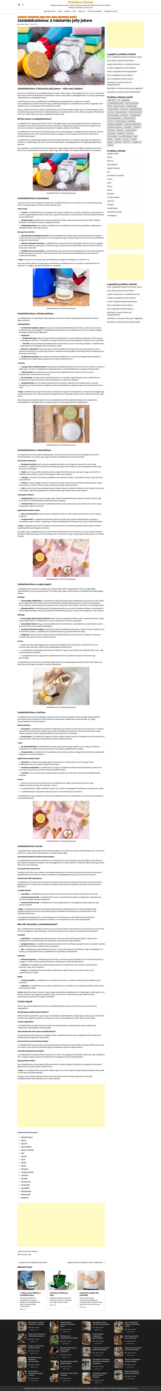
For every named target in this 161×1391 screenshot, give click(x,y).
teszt (135, 136)
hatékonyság (131, 106)
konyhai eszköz (121, 112)
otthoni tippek (120, 121)
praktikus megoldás (115, 124)
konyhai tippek (113, 115)
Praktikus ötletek (80, 2)
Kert (74, 11)
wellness (118, 142)
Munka (23, 1166)
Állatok (23, 1140)
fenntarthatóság (131, 103)
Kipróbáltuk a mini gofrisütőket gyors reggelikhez (125, 88)
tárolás (133, 139)
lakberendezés (129, 118)
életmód (127, 142)
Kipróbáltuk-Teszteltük (115, 175)
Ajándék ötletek (110, 11)
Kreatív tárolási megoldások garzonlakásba (98, 1336)
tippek (110, 139)
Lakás (60, 11)
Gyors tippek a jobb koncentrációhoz (120, 61)
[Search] (23, 4)
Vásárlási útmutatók (114, 212)
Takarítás (73, 17)
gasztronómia (119, 106)
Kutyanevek (25, 1185)
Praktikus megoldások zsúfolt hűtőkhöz (121, 68)
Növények (24, 1169)
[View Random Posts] (19, 4)
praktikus (131, 121)
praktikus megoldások (133, 124)
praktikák (127, 127)
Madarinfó (25, 1198)
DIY (118, 100)
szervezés (111, 133)
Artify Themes (132, 1388)
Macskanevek (26, 1191)
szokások (120, 133)
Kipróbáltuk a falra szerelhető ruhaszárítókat (35, 1359)
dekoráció (111, 100)
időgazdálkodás (135, 109)
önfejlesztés (136, 142)
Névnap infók (26, 1182)
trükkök (126, 139)
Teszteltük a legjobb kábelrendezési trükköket (100, 1375)
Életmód (24, 1143)
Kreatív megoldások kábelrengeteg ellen (122, 71)
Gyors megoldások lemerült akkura (120, 75)
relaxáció (111, 130)
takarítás (129, 133)
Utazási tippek (112, 208)
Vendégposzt (112, 215)
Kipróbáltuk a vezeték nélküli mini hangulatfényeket (119, 83)
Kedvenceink (25, 1194)
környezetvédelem (115, 118)
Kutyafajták (25, 1188)
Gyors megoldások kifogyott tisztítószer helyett (124, 57)
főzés (110, 106)
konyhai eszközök (135, 112)
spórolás (120, 130)
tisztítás (118, 139)
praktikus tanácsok (115, 127)
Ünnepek (24, 1178)
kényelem (124, 115)
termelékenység (125, 136)
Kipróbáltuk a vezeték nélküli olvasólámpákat (123, 92)
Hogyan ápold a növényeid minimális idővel (67, 1324)
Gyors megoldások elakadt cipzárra (120, 79)
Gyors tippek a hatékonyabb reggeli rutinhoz (35, 1373)
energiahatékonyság (115, 103)
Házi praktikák (49, 11)
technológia (112, 136)
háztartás (124, 109)
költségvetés (135, 115)
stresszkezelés (131, 130)
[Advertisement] (61, 1105)
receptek (137, 127)
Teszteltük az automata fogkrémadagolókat (101, 1349)
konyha (110, 112)
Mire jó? (81, 11)
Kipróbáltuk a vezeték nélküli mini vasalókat (36, 1323)
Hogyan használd (94, 11)
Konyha (67, 11)
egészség (125, 100)
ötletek (110, 145)
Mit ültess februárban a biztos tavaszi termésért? (68, 1350)
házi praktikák (113, 109)
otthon (110, 121)
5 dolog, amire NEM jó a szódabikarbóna (30, 1294)
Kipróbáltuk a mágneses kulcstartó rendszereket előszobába (101, 1361)
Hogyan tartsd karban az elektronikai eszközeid (37, 1335)
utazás (110, 142)
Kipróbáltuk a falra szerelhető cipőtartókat (101, 1323)
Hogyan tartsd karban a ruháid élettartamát (123, 64)
